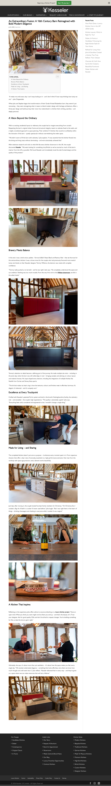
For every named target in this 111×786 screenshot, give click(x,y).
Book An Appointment (51, 747)
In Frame (15, 754)
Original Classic (17, 750)
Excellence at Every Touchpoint (20, 84)
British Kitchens (80, 764)
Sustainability (31, 778)
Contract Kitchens (49, 764)
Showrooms (47, 750)
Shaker (14, 743)
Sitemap (64, 778)
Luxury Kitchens (15, 778)
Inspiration (41, 15)
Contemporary (17, 747)
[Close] (109, 3)
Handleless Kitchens (18, 740)
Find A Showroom (77, 15)
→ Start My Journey (95, 15)
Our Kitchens (13, 15)
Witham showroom (64, 272)
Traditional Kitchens (81, 747)
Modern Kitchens (80, 740)
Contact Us (57, 778)
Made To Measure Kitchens (83, 754)
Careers (23, 778)
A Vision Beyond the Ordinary (19, 79)
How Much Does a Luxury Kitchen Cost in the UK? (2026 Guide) (93, 26)
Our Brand (27, 15)
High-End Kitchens (80, 761)
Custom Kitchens (80, 767)
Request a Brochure (58, 15)
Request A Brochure (50, 743)
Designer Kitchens (80, 771)
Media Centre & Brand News (53, 754)
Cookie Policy (48, 778)
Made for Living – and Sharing (19, 86)
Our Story (47, 740)
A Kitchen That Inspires (18, 89)
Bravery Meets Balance (17, 82)
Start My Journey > (64, 3)
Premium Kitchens (80, 757)
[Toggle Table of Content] (57, 76)
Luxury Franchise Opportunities (54, 761)
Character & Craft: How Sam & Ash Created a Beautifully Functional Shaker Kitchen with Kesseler (93, 66)
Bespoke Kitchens (80, 743)
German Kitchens (80, 750)
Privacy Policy (39, 778)
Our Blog (46, 757)
